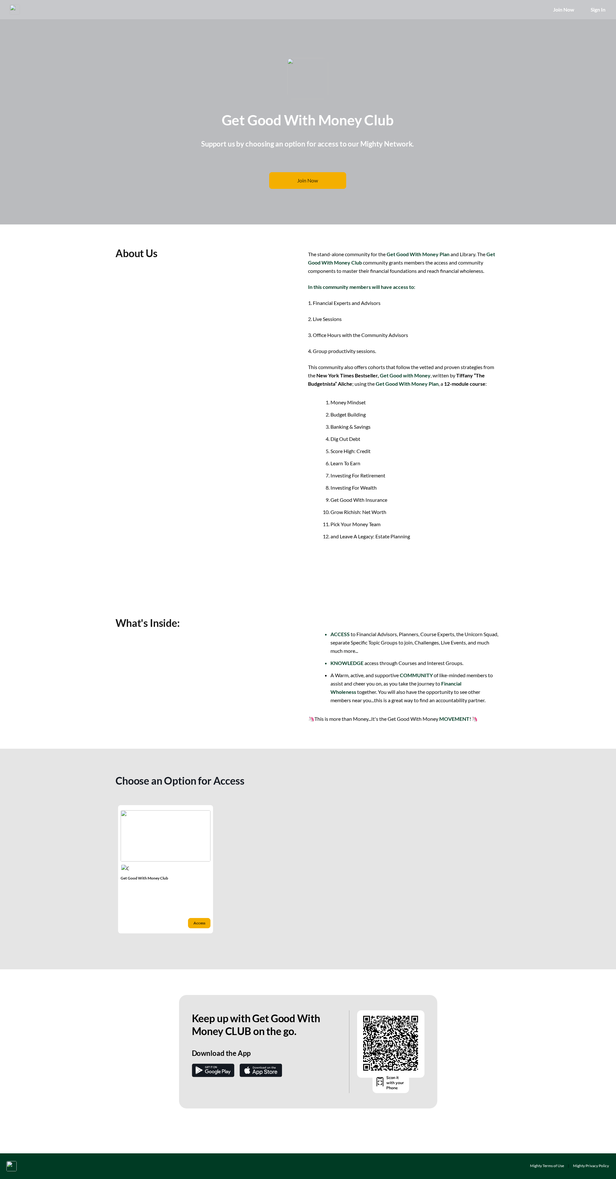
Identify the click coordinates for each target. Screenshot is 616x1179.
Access (199, 923)
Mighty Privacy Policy (591, 1165)
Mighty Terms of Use (547, 1165)
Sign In (598, 9)
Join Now (563, 9)
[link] (165, 869)
